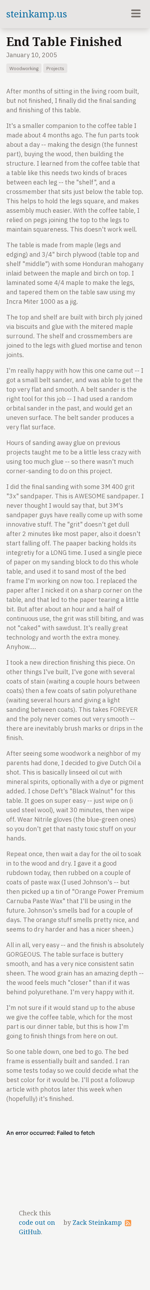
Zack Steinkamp (97, 1222)
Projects (55, 68)
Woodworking (23, 68)
